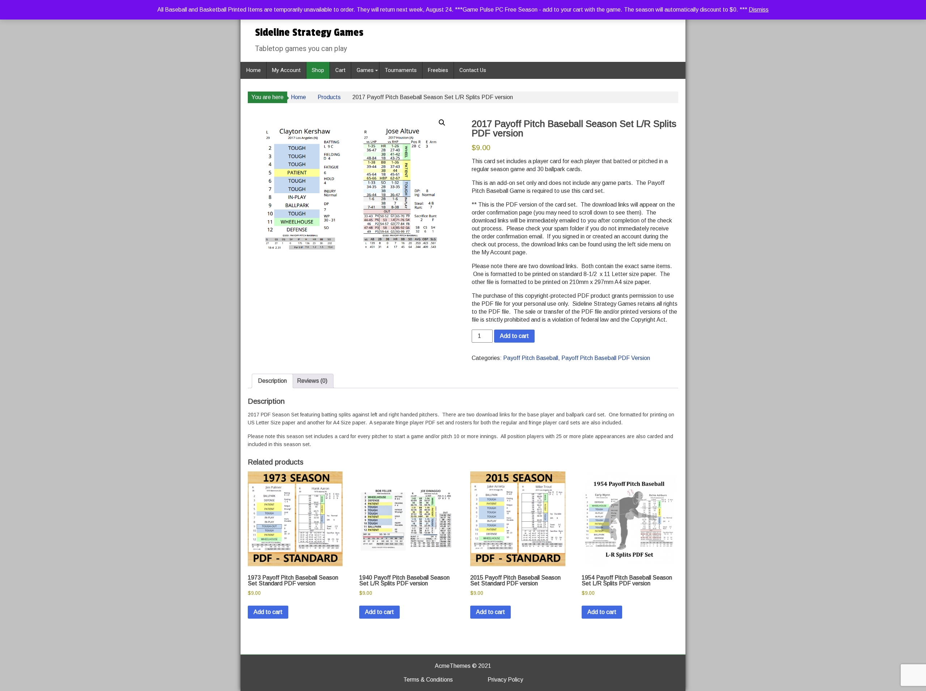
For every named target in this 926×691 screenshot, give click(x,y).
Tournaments (401, 70)
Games (365, 70)
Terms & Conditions (428, 680)
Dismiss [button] (759, 10)
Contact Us (472, 70)
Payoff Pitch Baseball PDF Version (605, 358)
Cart (340, 70)
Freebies (438, 70)
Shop (318, 70)
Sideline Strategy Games (309, 32)
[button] (442, 122)
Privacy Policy (505, 680)
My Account (286, 70)
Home (253, 70)
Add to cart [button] (268, 612)
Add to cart (514, 336)
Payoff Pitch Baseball (530, 358)
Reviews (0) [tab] (312, 381)
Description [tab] (272, 381)
